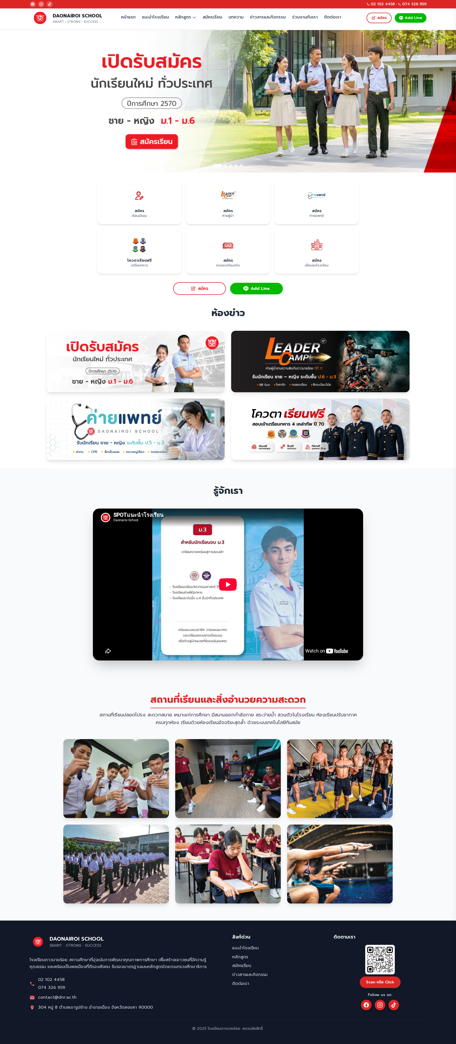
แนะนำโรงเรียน (155, 17)
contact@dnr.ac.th (57, 997)
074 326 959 (414, 4)
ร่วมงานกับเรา (305, 17)
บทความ (236, 17)
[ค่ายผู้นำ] (228, 101)
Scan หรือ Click (380, 982)
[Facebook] (33, 4)
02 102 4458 (383, 4)
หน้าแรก (128, 17)
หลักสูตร (183, 17)
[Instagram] (41, 4)
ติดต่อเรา (332, 17)
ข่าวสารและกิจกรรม (268, 17)
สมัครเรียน (212, 17)
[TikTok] (49, 4)
